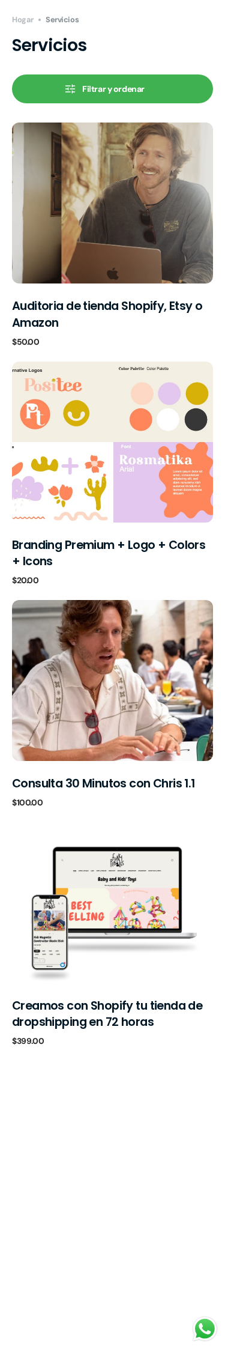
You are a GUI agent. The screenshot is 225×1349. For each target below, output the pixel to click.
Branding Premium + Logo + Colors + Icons (108, 553)
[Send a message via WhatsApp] (205, 1329)
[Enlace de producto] (112, 235)
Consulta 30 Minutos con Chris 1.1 (103, 783)
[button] (112, 88)
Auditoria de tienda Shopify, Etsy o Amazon (107, 314)
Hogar (23, 19)
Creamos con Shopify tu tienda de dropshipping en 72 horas (107, 1014)
